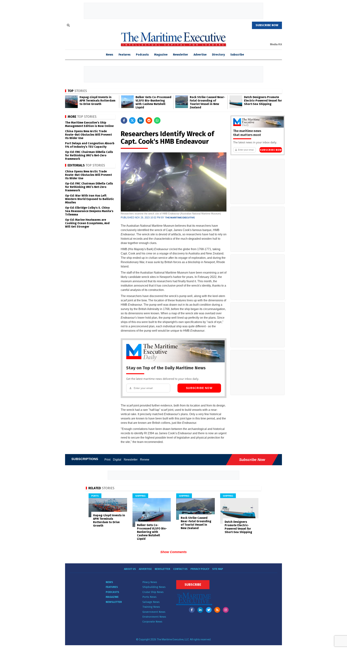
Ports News (149, 597)
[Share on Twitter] (132, 120)
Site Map (217, 569)
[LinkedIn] (200, 610)
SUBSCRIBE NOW (267, 25)
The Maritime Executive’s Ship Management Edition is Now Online (89, 124)
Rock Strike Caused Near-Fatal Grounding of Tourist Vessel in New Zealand (207, 102)
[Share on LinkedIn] (140, 120)
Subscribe (237, 54)
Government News (153, 611)
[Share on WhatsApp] (157, 120)
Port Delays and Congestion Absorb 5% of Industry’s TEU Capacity (89, 145)
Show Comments (173, 552)
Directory (218, 54)
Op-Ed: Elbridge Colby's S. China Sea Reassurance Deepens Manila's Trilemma (89, 211)
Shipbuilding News (154, 587)
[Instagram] (226, 610)
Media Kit (276, 44)
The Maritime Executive (180, 217)
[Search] (68, 26)
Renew (144, 459)
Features (124, 54)
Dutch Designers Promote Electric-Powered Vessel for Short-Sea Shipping (263, 100)
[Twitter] (209, 610)
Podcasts (142, 54)
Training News (151, 606)
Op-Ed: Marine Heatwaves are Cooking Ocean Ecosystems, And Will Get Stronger (87, 223)
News (109, 582)
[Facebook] (192, 610)
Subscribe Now (199, 388)
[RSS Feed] (217, 610)
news (109, 54)
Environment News (154, 616)
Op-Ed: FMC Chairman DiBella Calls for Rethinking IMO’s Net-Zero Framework (89, 155)
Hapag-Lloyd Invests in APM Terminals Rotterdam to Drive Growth (97, 100)
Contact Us (180, 569)
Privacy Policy (199, 569)
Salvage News (151, 602)
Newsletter (180, 54)
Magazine (161, 54)
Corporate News (152, 621)
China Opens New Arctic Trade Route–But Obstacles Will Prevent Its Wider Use (88, 134)
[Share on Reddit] (149, 120)
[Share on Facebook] (124, 120)
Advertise (200, 54)
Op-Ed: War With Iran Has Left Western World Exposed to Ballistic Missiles (89, 199)
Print (107, 459)
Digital (117, 459)
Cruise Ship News (153, 592)
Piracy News (149, 582)
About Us (130, 569)
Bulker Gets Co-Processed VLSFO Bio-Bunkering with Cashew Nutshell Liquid (153, 102)
